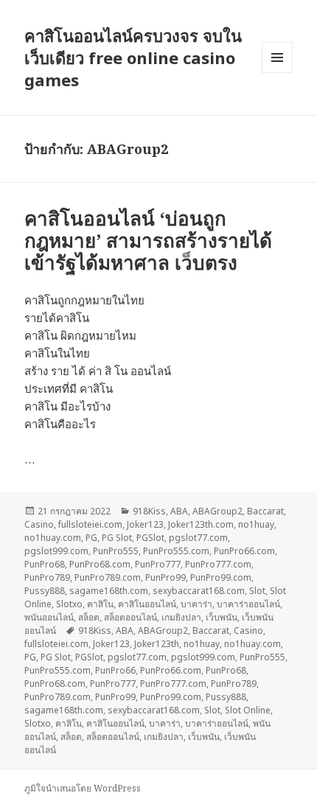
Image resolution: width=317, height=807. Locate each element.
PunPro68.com (99, 564)
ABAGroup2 (217, 511)
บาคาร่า (196, 604)
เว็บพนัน (221, 617)
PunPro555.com (176, 551)
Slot (257, 590)
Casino (39, 524)
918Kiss (149, 511)
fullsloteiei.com (90, 524)
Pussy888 (44, 590)
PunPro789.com (107, 577)
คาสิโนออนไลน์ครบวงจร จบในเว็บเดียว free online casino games (133, 57)
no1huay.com (52, 537)
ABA (179, 511)
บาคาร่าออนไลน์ (248, 604)
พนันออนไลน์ (49, 617)
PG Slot (117, 537)
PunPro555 (116, 551)
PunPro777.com (218, 564)
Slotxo (69, 604)
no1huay (256, 524)
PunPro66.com (244, 551)
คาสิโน (100, 604)
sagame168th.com (108, 590)
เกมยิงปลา (181, 617)
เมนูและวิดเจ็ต (277, 57)
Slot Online (248, 710)
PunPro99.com (220, 577)
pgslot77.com (198, 537)
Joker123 (145, 524)
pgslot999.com (56, 551)
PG (91, 537)
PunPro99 (165, 577)
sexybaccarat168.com (199, 590)
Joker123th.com (201, 524)
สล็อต (89, 617)
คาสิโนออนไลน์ (147, 604)
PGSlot (150, 537)
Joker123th (156, 643)
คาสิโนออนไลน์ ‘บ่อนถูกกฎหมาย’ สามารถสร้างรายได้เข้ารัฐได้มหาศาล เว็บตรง (148, 240)
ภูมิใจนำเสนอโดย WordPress (82, 788)
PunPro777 (158, 564)
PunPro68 (44, 564)
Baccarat (265, 511)
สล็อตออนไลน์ (130, 617)
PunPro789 (47, 577)
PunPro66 (115, 670)
